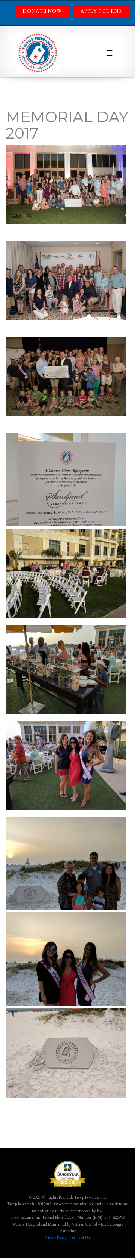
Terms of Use (80, 1237)
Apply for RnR (101, 11)
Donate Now (42, 11)
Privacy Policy (55, 1237)
